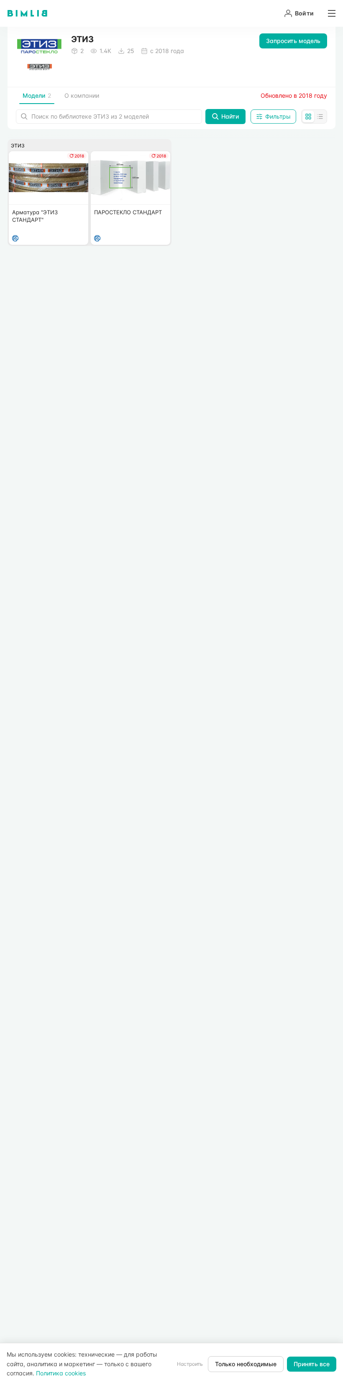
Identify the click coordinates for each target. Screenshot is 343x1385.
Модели (37, 95)
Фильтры (278, 116)
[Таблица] (320, 116)
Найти (230, 116)
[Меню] (328, 13)
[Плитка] (308, 116)
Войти (304, 13)
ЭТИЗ (18, 145)
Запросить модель (293, 40)
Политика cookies (61, 1373)
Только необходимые (245, 1363)
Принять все (312, 1363)
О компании (81, 95)
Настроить (190, 1364)
